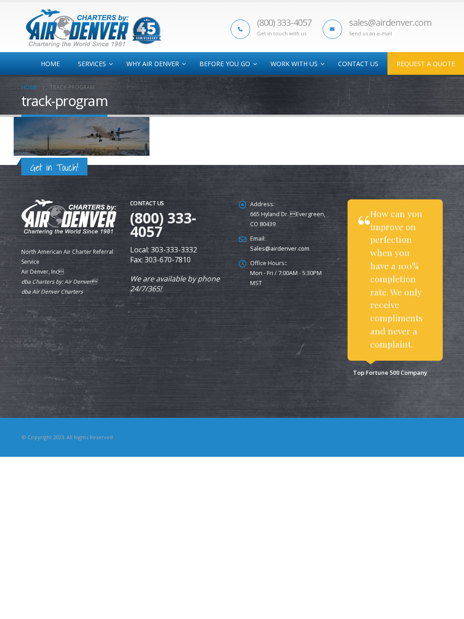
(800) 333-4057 (284, 22)
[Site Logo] (94, 28)
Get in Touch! (54, 167)
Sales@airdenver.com (279, 248)
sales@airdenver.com (390, 22)
